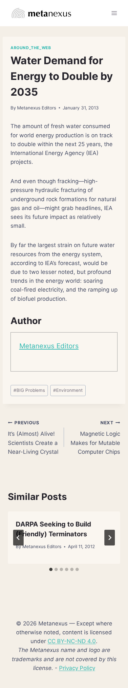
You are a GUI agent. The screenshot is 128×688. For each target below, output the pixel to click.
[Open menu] (114, 13)
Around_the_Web (31, 47)
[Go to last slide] (18, 537)
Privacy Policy (77, 668)
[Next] (109, 537)
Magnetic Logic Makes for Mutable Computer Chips (95, 437)
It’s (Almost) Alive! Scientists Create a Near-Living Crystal (33, 437)
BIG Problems (29, 390)
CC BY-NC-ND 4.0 (72, 641)
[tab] (51, 569)
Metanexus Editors (36, 107)
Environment (68, 390)
